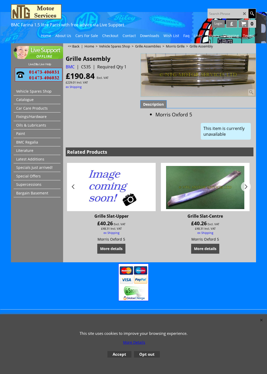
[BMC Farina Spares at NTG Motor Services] (56, 11)
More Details (134, 342)
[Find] (252, 13)
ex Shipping (74, 87)
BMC (70, 67)
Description (153, 104)
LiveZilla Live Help (39, 64)
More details (111, 248)
